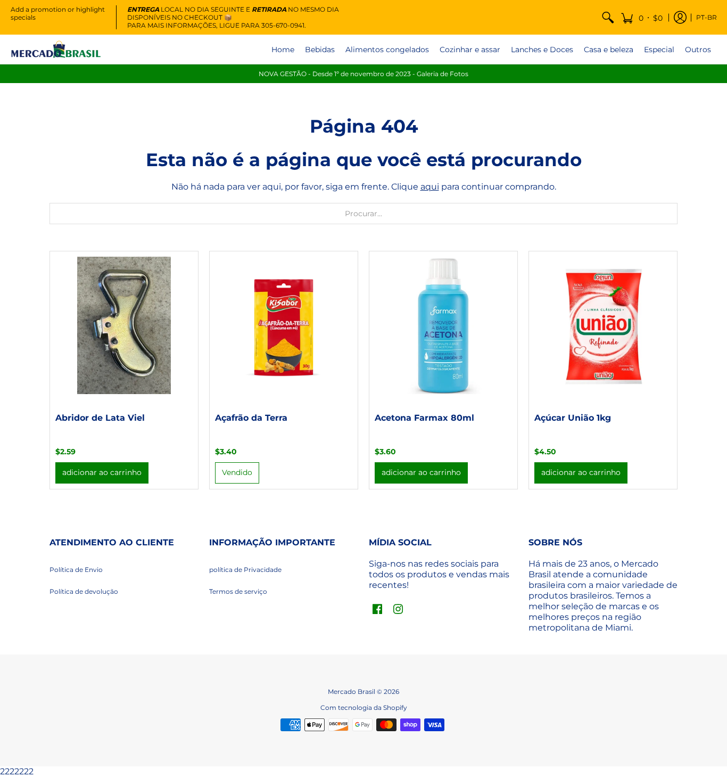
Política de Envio (76, 570)
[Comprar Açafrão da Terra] (283, 325)
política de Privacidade (245, 570)
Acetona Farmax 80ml (424, 418)
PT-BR (706, 17)
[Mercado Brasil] (56, 49)
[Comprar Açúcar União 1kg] (603, 325)
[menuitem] (607, 17)
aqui (429, 187)
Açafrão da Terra (251, 418)
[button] (641, 17)
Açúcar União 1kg (572, 418)
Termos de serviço (238, 591)
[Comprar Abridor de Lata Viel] (124, 325)
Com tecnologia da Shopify (363, 707)
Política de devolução (83, 591)
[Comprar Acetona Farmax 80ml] (443, 325)
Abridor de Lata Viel (100, 418)
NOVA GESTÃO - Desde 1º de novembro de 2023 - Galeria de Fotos (363, 74)
